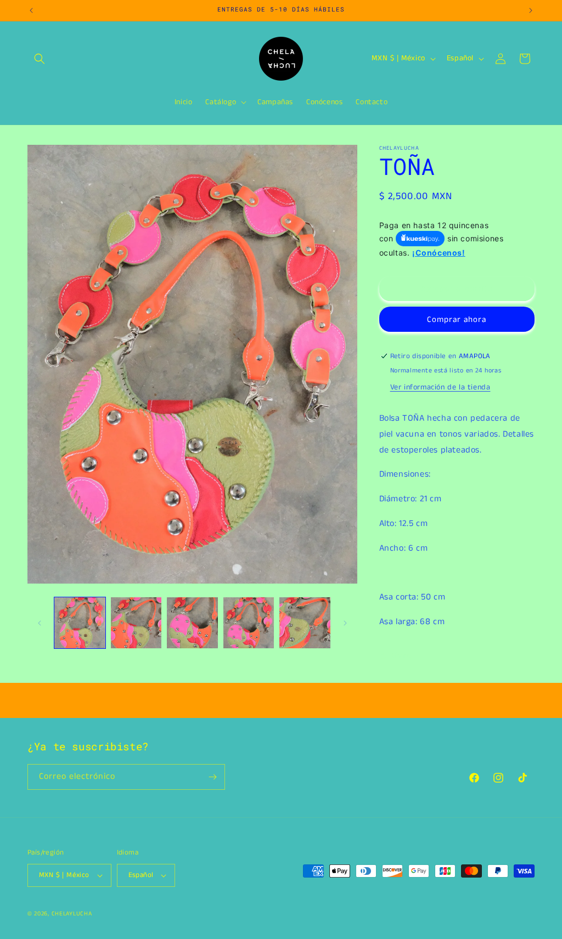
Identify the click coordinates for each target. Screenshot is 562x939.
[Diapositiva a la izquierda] (39, 623)
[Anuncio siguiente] (531, 10)
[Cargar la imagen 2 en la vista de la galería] (136, 622)
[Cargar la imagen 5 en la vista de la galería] (304, 622)
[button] (39, 59)
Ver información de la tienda (440, 387)
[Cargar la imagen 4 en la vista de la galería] (248, 622)
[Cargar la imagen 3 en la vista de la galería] (192, 622)
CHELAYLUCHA (72, 913)
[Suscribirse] (212, 777)
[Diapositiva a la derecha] (345, 623)
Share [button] (402, 655)
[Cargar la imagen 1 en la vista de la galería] (79, 622)
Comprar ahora (456, 319)
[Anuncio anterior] (31, 10)
